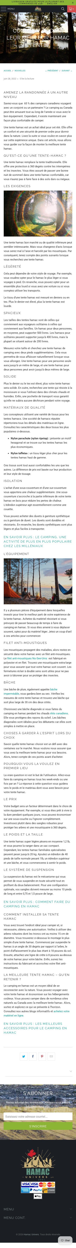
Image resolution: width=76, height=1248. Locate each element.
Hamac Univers (31, 1234)
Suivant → (67, 71)
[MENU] (2, 8)
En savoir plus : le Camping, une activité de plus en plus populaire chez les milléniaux (38, 541)
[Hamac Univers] (38, 8)
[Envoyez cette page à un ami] (51, 1056)
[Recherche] (63, 8)
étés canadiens (59, 713)
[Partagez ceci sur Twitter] (23, 1056)
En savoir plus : (19, 1024)
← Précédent (51, 71)
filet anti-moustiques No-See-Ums (27, 658)
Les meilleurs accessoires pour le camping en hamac (35, 1028)
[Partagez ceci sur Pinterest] (42, 1056)
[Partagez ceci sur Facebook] (33, 1056)
